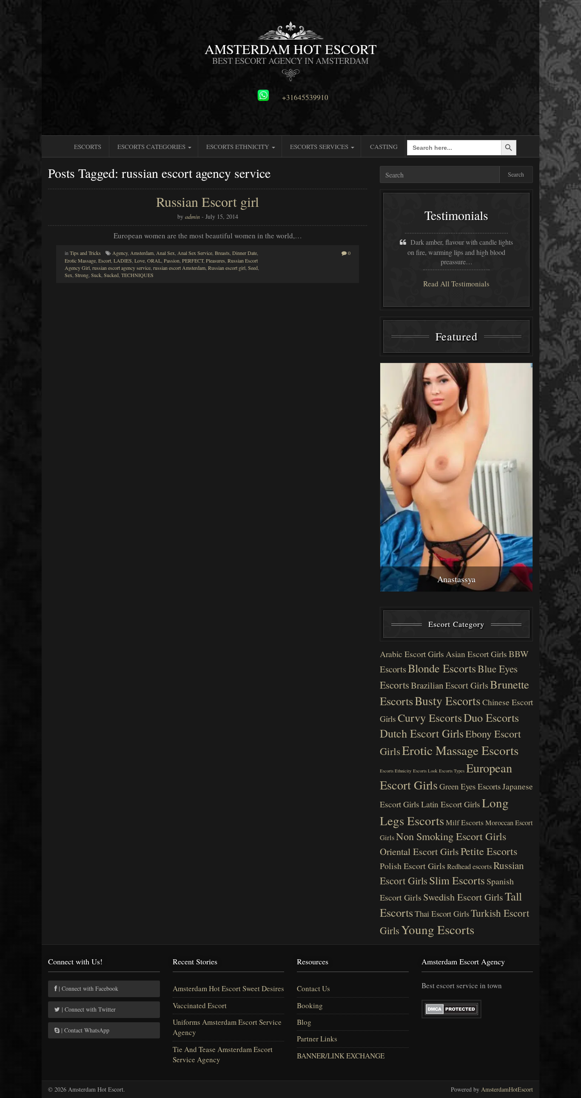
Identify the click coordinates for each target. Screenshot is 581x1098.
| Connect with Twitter (88, 1009)
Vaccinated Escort (200, 1005)
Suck (96, 275)
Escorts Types (451, 771)
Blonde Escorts (442, 668)
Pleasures (215, 260)
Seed (253, 267)
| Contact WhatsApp (84, 1030)
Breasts (222, 252)
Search (516, 174)
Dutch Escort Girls (422, 733)
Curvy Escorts (430, 717)
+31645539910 (305, 98)
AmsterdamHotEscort (507, 1089)
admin (192, 216)
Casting (384, 146)
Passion (171, 260)
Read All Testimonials (456, 284)
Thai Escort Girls (442, 913)
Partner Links (317, 1039)
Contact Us (313, 988)
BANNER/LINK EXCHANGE (340, 1056)
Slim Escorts (457, 880)
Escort (104, 260)
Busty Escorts (448, 701)
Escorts (87, 146)
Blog (304, 1022)
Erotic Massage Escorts (460, 750)
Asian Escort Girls (476, 654)
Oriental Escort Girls (419, 851)
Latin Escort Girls (450, 804)
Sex (68, 275)
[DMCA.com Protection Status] (451, 1008)
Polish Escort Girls (412, 866)
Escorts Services (320, 146)
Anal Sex (165, 252)
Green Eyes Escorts (470, 786)
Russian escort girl (226, 267)
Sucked (111, 275)
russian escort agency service (121, 267)
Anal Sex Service (194, 252)
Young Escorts (437, 929)
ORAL (154, 260)
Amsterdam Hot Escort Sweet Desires (228, 988)
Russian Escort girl (207, 201)
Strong (81, 275)
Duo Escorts (491, 717)
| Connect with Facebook (87, 988)
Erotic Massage (80, 260)
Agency (120, 252)
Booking (310, 1005)
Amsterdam (142, 252)
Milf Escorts (465, 822)
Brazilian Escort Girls (449, 685)
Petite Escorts (489, 851)
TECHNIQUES (137, 275)
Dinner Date (244, 252)
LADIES (123, 260)
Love (139, 260)
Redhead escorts (469, 866)
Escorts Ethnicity (238, 146)
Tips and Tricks (85, 252)
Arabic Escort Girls (412, 654)
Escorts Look (425, 771)
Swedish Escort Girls (463, 897)
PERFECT (192, 260)
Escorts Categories (152, 146)
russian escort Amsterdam (179, 267)
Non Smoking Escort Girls (451, 836)
